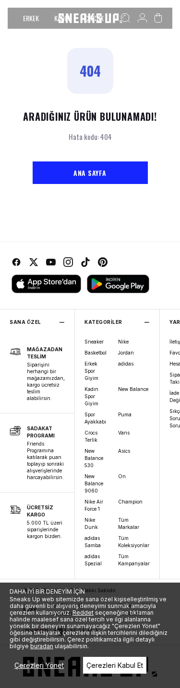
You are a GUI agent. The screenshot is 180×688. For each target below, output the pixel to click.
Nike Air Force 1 (93, 505)
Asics (124, 451)
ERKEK (31, 18)
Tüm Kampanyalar (134, 559)
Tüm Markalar (128, 523)
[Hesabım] (142, 18)
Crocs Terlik (90, 436)
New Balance (133, 389)
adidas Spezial (93, 559)
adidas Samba (92, 541)
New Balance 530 (93, 458)
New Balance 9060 (93, 483)
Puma (125, 414)
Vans (124, 433)
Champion (130, 502)
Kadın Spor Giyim (91, 396)
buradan (41, 646)
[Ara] (125, 18)
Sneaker (94, 341)
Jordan (126, 352)
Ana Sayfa (90, 173)
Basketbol (95, 352)
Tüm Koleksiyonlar (133, 541)
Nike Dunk (91, 523)
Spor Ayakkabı (95, 418)
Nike (123, 341)
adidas (125, 364)
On (122, 476)
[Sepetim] (158, 18)
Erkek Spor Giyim (91, 371)
